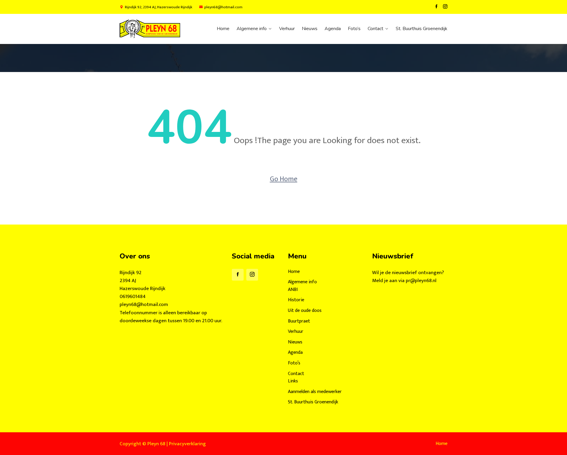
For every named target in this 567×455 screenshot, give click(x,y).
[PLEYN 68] (157, 28)
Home (223, 28)
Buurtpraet (299, 321)
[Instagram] (445, 6)
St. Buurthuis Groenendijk (421, 28)
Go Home (283, 179)
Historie (296, 300)
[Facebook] (436, 6)
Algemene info (252, 28)
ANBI (293, 290)
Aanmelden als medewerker (315, 392)
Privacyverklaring (187, 444)
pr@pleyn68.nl (421, 280)
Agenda (333, 28)
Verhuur (287, 28)
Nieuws (309, 28)
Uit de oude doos (305, 311)
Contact (375, 28)
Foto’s (354, 28)
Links (293, 381)
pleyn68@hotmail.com (223, 7)
